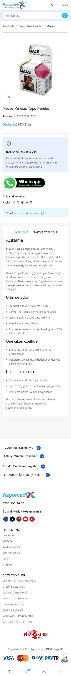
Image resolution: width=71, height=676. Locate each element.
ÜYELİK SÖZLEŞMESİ (14, 586)
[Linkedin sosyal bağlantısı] (27, 202)
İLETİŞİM (7, 564)
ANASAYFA (9, 535)
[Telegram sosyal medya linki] (31, 202)
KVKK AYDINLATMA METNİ (18, 616)
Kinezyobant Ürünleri (31, 26)
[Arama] (65, 15)
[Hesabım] (52, 5)
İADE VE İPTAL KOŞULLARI (17, 622)
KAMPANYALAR (11, 547)
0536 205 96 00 (13, 503)
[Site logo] (14, 5)
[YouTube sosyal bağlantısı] (25, 519)
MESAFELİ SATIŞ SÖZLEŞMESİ (19, 580)
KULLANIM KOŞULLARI (15, 598)
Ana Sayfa (9, 26)
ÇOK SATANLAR (11, 553)
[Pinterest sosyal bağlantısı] (22, 202)
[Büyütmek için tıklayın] (8, 96)
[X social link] (18, 202)
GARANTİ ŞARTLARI (13, 604)
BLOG (6, 559)
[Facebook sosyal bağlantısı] (14, 202)
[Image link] (20, 494)
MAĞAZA (8, 541)
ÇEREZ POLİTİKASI (13, 610)
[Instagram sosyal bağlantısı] (19, 519)
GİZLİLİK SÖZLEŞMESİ (15, 592)
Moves (51, 26)
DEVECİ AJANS (54, 649)
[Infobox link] (22, 448)
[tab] (21, 232)
